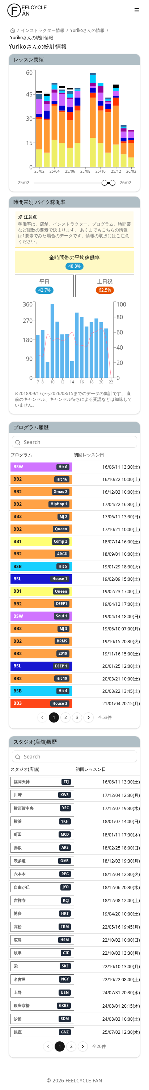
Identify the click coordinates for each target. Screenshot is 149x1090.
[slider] (104, 183)
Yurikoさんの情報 (87, 30)
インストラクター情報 (42, 30)
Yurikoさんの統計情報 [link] (31, 38)
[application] (74, 124)
